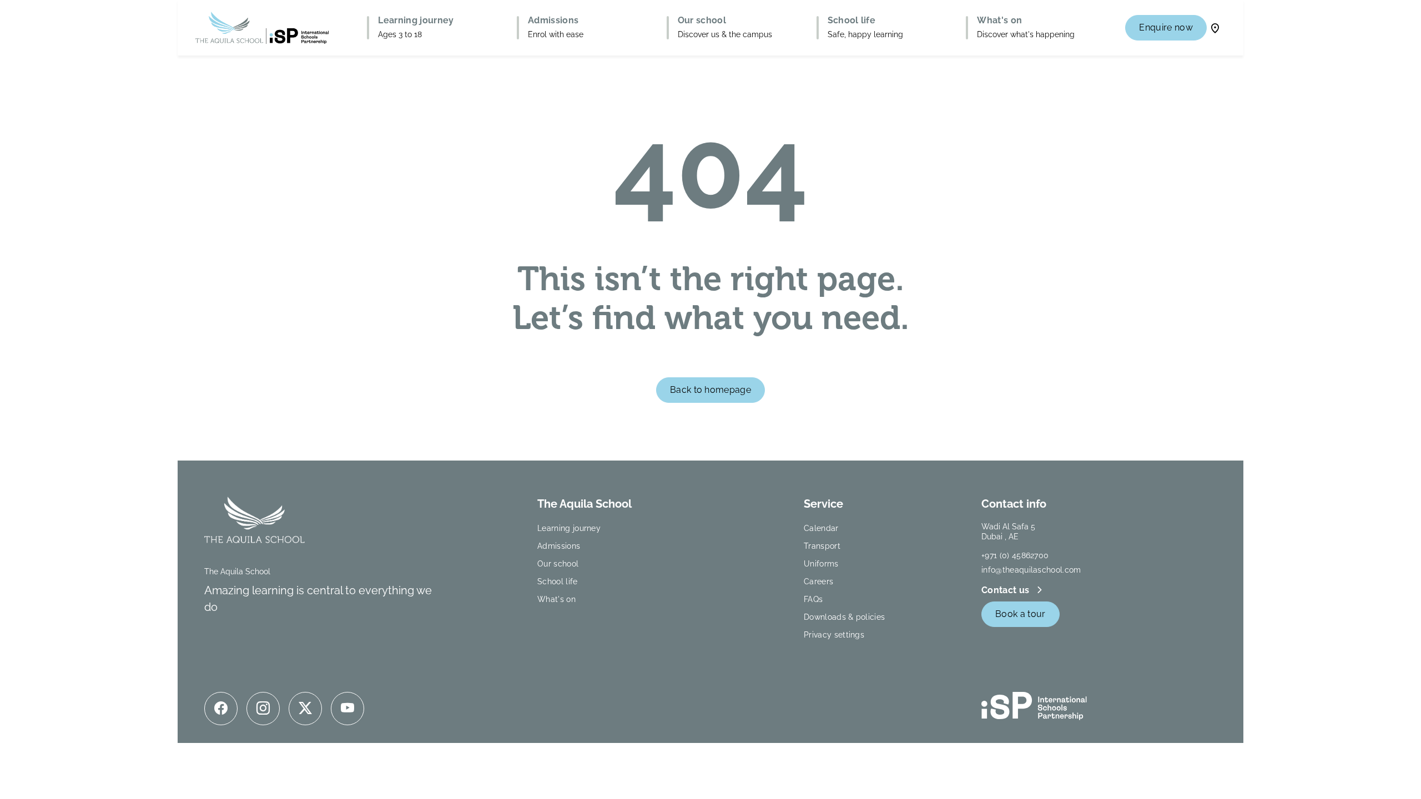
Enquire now (1166, 27)
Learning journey (569, 528)
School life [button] (852, 20)
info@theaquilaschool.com (1031, 569)
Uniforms (821, 563)
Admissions (558, 546)
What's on (556, 599)
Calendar (821, 528)
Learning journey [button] (415, 20)
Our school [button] (702, 20)
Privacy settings (834, 634)
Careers (818, 581)
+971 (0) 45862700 (1015, 555)
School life (557, 581)
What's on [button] (999, 20)
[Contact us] (1215, 27)
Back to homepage (710, 390)
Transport (822, 546)
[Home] (262, 27)
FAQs (813, 599)
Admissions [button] (553, 20)
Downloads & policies (844, 617)
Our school (557, 563)
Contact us (1006, 590)
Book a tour (1020, 614)
